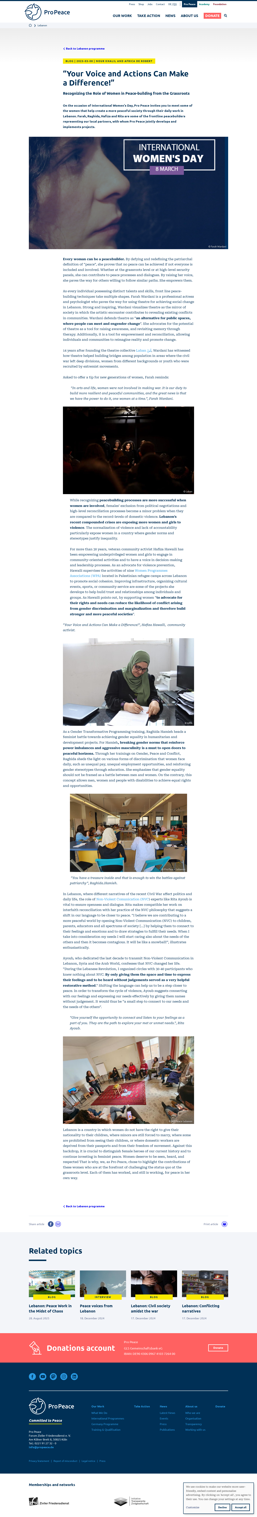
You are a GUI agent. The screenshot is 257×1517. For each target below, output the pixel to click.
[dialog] (219, 1498)
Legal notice (88, 1461)
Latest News (167, 1412)
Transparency (193, 1424)
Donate (212, 16)
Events (164, 1418)
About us (189, 16)
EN (175, 4)
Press (132, 4)
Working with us (195, 1429)
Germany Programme (104, 1424)
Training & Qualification (105, 1429)
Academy (204, 4)
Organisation (193, 1418)
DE (170, 4)
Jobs (149, 4)
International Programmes (107, 1418)
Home (30, 25)
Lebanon (42, 25)
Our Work (122, 16)
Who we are (192, 1412)
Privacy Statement (39, 1461)
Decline (222, 1507)
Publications (167, 1429)
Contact (160, 4)
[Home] (47, 11)
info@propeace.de (41, 1447)
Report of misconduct (65, 1461)
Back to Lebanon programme (85, 48)
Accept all (240, 1507)
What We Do (99, 1412)
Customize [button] (192, 1507)
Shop (141, 4)
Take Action (148, 16)
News (170, 16)
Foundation (219, 4)
